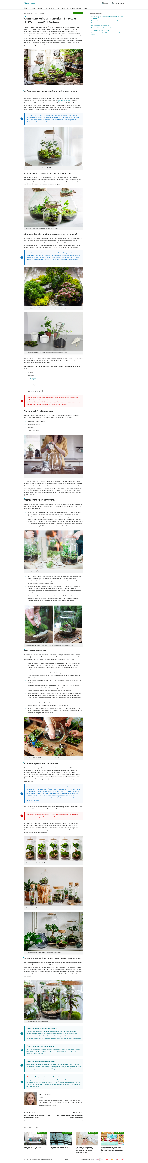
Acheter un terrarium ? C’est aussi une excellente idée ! (107, 33)
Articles (40, 8)
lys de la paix (32, 378)
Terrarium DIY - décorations (100, 25)
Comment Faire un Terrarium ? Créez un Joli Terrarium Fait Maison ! (67, 8)
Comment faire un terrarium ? (101, 28)
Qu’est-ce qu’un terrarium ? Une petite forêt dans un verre (107, 17)
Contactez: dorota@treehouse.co (47, 1105)
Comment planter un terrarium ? (101, 30)
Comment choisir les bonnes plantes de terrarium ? (107, 21)
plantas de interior (64, 100)
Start (66, 1159)
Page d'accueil (31, 8)
